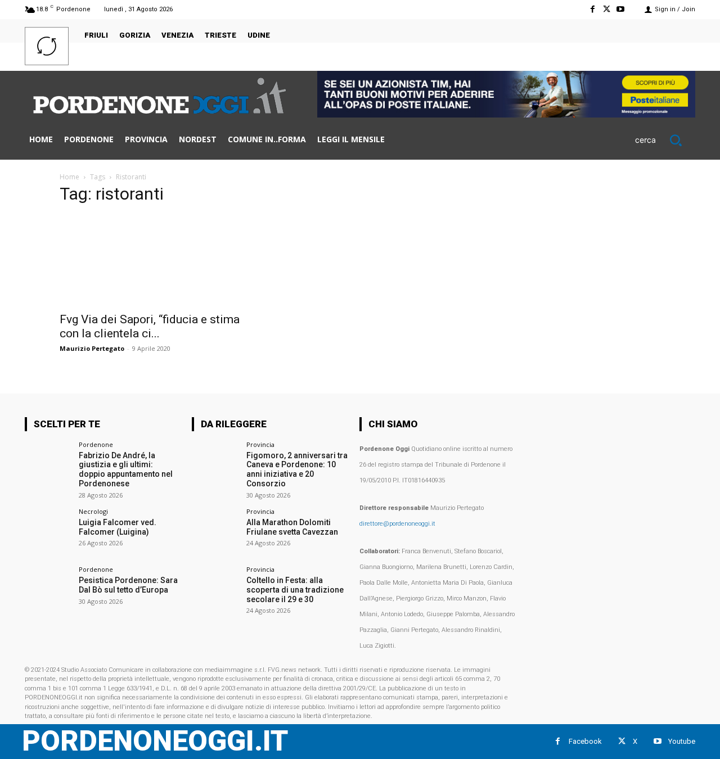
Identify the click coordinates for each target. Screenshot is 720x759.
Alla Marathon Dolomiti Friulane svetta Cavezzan (292, 527)
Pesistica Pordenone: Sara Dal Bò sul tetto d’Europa (128, 585)
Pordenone (96, 444)
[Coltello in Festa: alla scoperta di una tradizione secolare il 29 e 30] (215, 589)
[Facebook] (592, 9)
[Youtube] (621, 9)
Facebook (585, 741)
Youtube (681, 741)
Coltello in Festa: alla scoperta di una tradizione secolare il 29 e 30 (295, 590)
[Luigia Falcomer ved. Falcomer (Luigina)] (48, 531)
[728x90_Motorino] (506, 114)
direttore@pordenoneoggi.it (397, 523)
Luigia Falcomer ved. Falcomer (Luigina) (117, 527)
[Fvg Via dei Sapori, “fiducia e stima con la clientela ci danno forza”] (151, 260)
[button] (665, 140)
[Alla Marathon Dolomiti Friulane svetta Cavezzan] (215, 531)
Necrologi (93, 511)
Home (69, 177)
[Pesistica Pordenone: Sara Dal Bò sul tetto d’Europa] (48, 589)
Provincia (260, 444)
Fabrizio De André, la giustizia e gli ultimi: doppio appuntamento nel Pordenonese (126, 469)
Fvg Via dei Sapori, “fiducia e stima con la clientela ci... (150, 326)
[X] (607, 9)
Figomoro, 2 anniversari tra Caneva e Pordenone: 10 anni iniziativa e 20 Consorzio (297, 469)
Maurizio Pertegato (92, 348)
